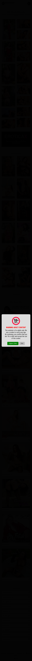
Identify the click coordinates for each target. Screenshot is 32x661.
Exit (22, 343)
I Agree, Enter (13, 343)
